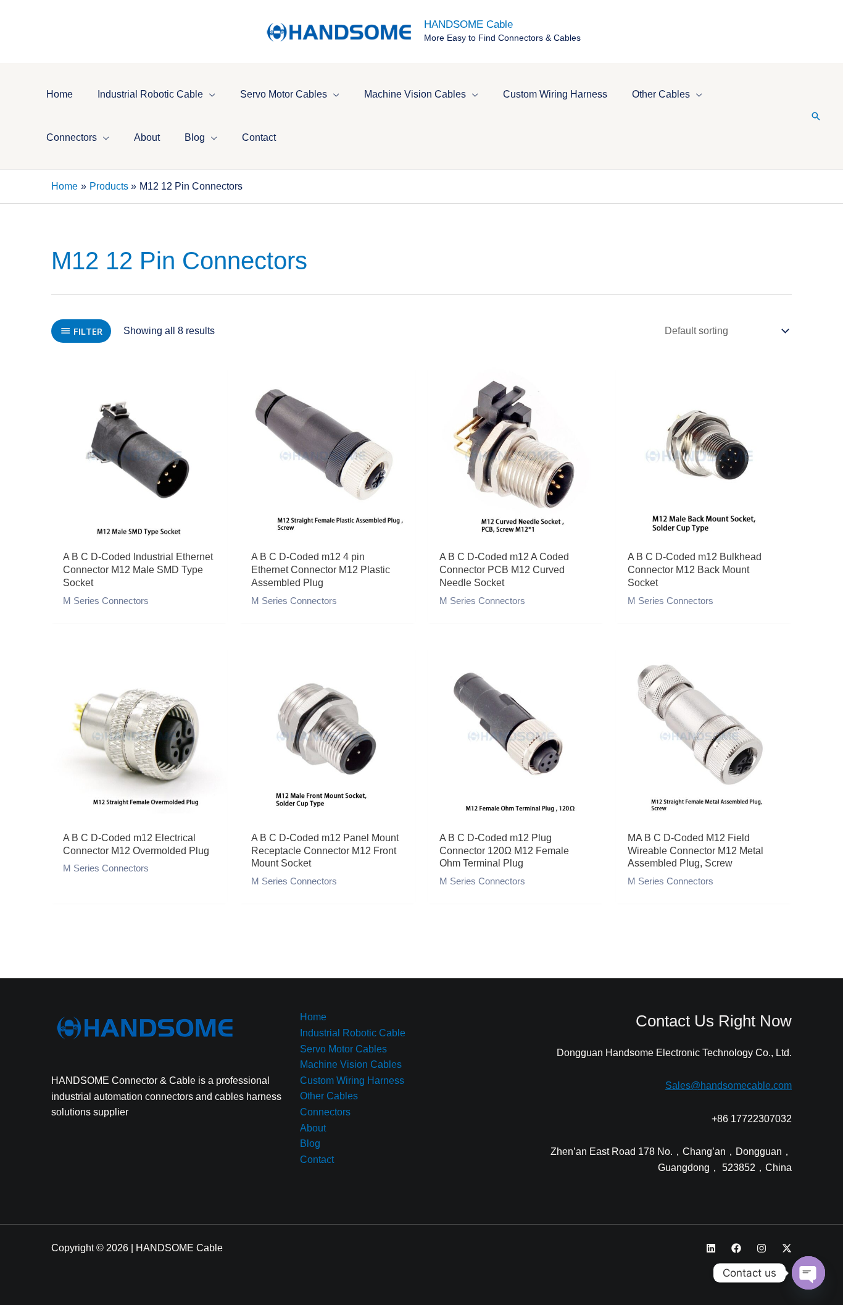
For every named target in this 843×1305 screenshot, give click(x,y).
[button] (209, 94)
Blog (310, 1143)
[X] (787, 1248)
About (313, 1128)
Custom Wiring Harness (352, 1080)
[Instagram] (761, 1248)
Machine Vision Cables (351, 1064)
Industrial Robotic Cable (352, 1033)
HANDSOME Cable (468, 24)
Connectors (325, 1112)
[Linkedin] (711, 1248)
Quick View (139, 531)
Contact (317, 1159)
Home (313, 1017)
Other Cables (329, 1096)
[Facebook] (736, 1248)
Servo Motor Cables (343, 1049)
